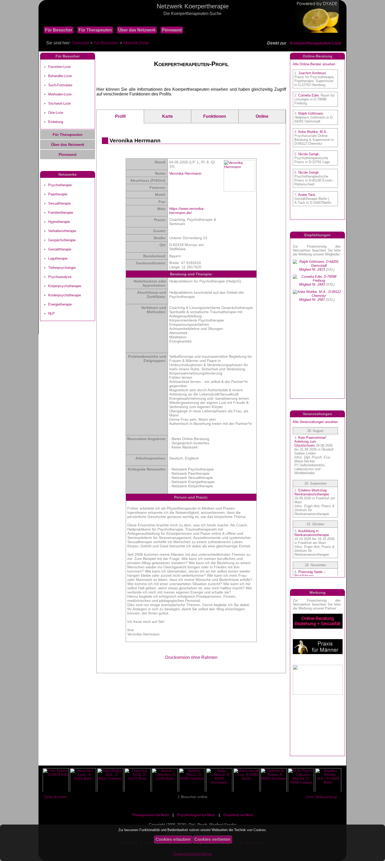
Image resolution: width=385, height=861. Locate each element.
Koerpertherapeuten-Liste (315, 43)
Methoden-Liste (60, 94)
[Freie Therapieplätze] (41, 21)
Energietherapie (60, 304)
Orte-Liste (55, 113)
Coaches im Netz (238, 815)
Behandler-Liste (60, 76)
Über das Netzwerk (137, 30)
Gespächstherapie (62, 240)
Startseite (80, 43)
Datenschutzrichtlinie (192, 854)
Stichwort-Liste (59, 103)
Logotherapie (58, 258)
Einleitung (55, 122)
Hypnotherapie (59, 222)
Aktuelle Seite (136, 43)
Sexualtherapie (59, 203)
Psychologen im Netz (196, 815)
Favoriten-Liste (59, 67)
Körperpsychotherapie (64, 286)
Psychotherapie (60, 185)
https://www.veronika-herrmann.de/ (187, 210)
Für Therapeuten (95, 30)
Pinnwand (172, 30)
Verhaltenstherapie (62, 231)
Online (262, 116)
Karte (167, 116)
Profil (120, 116)
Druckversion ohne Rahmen (191, 657)
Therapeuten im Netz (150, 815)
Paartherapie (57, 194)
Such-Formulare (60, 85)
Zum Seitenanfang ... (323, 797)
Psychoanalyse (60, 277)
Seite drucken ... (57, 797)
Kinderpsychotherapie (64, 295)
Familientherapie (60, 213)
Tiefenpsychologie (62, 268)
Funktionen (214, 116)
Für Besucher (58, 30)
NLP (51, 313)
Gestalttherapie (59, 249)
